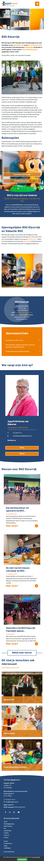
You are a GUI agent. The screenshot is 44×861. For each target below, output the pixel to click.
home (5, 821)
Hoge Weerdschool (18, 45)
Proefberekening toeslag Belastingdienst (17, 351)
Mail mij (22, 453)
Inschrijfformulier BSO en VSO (14, 340)
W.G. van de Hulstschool (35, 45)
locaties (6, 833)
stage (5, 846)
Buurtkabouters (28, 47)
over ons (6, 835)
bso (5, 828)
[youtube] (19, 812)
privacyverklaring (9, 852)
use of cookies (36, 857)
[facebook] (5, 812)
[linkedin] (14, 812)
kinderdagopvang (9, 824)
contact (6, 837)
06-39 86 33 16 (17, 433)
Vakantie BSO (27, 241)
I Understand (22, 859)
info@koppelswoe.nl (12, 802)
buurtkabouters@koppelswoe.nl (22, 436)
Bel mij (22, 447)
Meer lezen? (12, 526)
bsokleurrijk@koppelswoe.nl (23, 312)
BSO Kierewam (31, 239)
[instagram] (9, 812)
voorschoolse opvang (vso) (30, 49)
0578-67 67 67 (10, 800)
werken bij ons (8, 843)
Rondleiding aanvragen (22, 181)
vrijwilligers (7, 848)
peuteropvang (8, 826)
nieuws (6, 841)
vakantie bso (7, 831)
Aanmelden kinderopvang (22, 174)
